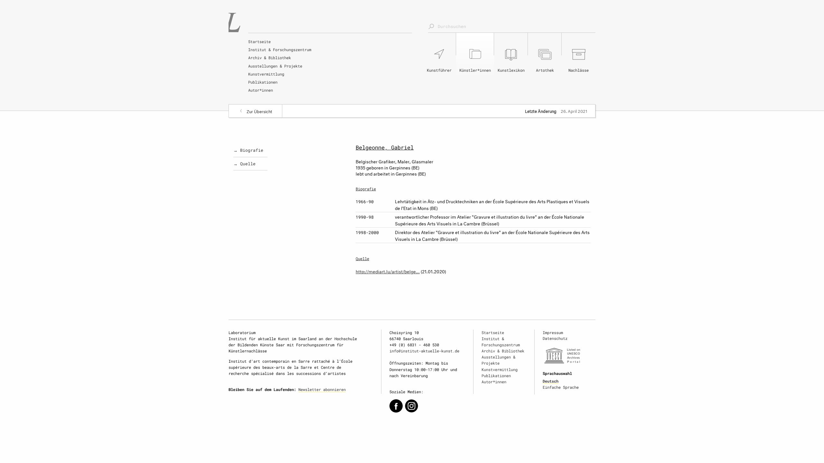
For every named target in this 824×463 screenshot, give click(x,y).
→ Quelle (244, 163)
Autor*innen (260, 90)
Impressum (553, 332)
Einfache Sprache (561, 387)
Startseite (259, 41)
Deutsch (550, 381)
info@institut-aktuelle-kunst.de (424, 350)
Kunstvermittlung (266, 74)
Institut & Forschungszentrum (279, 49)
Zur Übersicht (259, 111)
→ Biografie (248, 150)
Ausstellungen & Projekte (275, 65)
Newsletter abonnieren (322, 389)
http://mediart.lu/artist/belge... (388, 271)
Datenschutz (555, 338)
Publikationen (262, 82)
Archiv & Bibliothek (269, 57)
